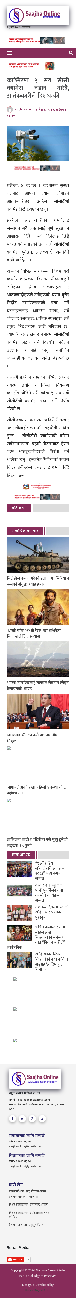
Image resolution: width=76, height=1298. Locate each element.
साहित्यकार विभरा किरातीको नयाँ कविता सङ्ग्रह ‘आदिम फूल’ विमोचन (51, 962)
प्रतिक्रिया (19, 508)
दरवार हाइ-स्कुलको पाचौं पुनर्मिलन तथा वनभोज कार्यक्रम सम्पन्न (49, 893)
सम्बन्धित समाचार (25, 531)
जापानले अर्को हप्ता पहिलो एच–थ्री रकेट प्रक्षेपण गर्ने (36, 790)
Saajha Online (23, 109)
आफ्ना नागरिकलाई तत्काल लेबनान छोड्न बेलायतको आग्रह (38, 686)
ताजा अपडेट (21, 855)
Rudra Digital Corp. (38, 1290)
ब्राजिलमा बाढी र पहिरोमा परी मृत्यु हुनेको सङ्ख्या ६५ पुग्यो (37, 843)
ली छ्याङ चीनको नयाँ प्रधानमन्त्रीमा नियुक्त (33, 738)
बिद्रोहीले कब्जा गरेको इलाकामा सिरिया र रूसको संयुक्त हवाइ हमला (38, 581)
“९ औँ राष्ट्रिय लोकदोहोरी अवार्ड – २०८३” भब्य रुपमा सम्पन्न (49, 871)
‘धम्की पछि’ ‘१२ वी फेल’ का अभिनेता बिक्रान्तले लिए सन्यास (34, 634)
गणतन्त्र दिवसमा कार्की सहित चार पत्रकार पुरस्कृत (52, 912)
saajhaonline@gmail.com (25, 1146)
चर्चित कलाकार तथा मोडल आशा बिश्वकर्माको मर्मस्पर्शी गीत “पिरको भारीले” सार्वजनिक (36, 937)
